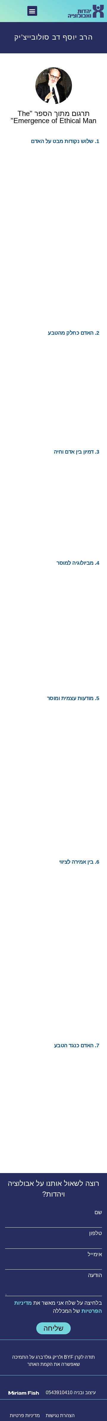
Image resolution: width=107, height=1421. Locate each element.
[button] (32, 11)
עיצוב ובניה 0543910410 (71, 1392)
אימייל (95, 1254)
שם (98, 1212)
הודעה (95, 1275)
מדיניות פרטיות (25, 1415)
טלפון (95, 1233)
